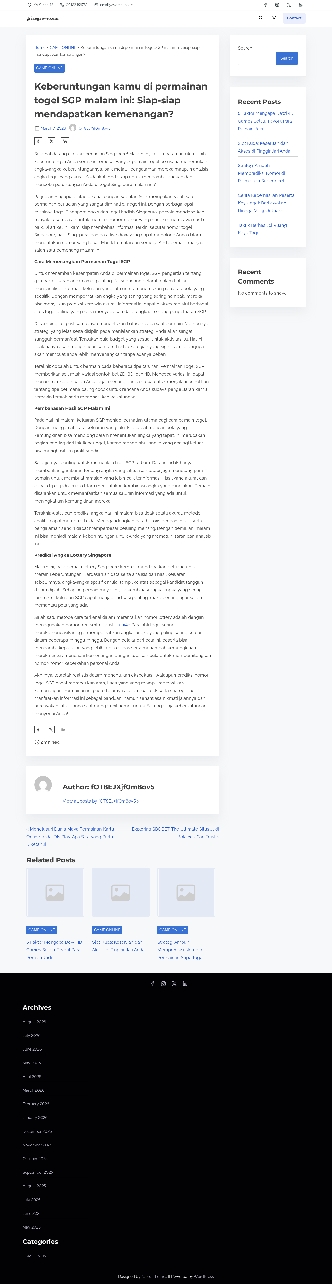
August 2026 (34, 1022)
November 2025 (37, 1145)
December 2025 (37, 1131)
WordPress (204, 1276)
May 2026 (32, 1063)
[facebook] (265, 5)
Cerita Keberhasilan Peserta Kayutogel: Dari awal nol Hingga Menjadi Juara (266, 203)
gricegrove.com (42, 18)
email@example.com (116, 5)
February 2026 (36, 1104)
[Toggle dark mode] (273, 18)
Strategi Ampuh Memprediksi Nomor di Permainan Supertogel (181, 950)
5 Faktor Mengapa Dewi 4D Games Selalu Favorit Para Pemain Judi (54, 950)
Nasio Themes (154, 1276)
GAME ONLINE (63, 47)
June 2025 (32, 1213)
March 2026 (33, 1090)
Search (245, 48)
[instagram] (277, 5)
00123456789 (76, 5)
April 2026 (32, 1076)
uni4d (124, 624)
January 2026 (35, 1117)
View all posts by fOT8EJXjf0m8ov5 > (101, 801)
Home (39, 47)
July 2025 (31, 1200)
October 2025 (35, 1158)
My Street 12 (42, 5)
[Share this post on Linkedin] (65, 141)
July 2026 (32, 1035)
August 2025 (34, 1186)
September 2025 (38, 1172)
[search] (260, 19)
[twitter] (289, 5)
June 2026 (32, 1049)
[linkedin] (301, 5)
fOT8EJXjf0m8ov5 (94, 128)
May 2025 (32, 1227)
